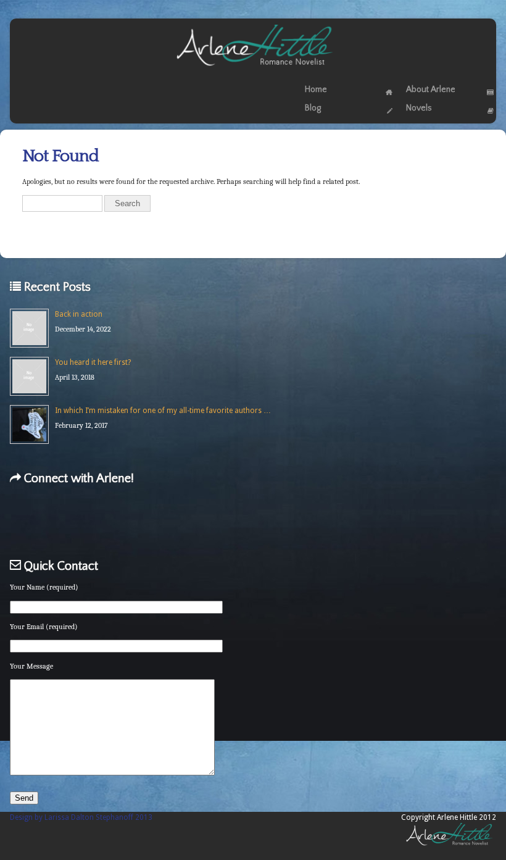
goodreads (206, 520)
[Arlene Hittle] (253, 68)
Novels (419, 108)
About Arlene (430, 89)
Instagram (311, 520)
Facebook (42, 520)
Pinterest (258, 520)
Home (316, 89)
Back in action (78, 314)
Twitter (95, 520)
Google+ (147, 520)
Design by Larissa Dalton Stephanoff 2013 (81, 817)
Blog (313, 108)
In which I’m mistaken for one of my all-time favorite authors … (163, 410)
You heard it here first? (93, 362)
